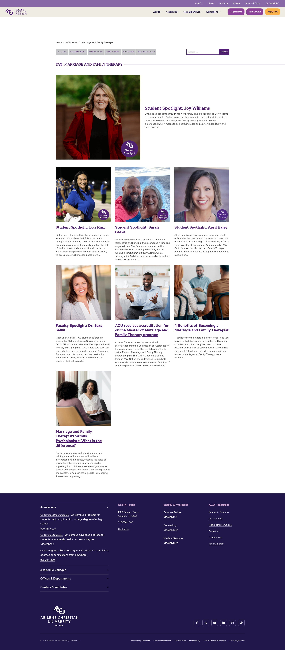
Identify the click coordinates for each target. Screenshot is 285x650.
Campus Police (172, 512)
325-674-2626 (170, 530)
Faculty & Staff (216, 543)
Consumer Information (162, 641)
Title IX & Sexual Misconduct (215, 641)
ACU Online (128, 52)
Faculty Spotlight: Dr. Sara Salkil (79, 328)
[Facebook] (197, 623)
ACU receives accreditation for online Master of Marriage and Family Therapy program (142, 330)
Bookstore (214, 531)
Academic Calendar (219, 512)
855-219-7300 (47, 559)
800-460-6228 (48, 528)
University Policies (237, 641)
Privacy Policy (180, 641)
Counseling (169, 525)
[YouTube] (214, 623)
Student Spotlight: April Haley (201, 227)
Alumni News (95, 52)
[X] (205, 623)
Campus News (112, 52)
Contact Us (123, 529)
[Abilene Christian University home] (16, 12)
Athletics (223, 3)
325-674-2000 (125, 522)
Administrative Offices (220, 524)
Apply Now (272, 11)
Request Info (236, 11)
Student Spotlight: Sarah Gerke (137, 230)
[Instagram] (232, 623)
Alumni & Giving (252, 3)
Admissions (212, 11)
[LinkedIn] (223, 623)
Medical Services (173, 538)
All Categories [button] (145, 52)
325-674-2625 (170, 543)
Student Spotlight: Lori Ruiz (80, 227)
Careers (236, 3)
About (156, 11)
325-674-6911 (47, 544)
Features (61, 52)
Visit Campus (255, 11)
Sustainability (194, 641)
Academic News (78, 52)
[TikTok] (241, 623)
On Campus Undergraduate (54, 514)
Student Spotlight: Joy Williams (177, 108)
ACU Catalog (215, 518)
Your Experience (191, 11)
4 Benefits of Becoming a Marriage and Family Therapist (201, 328)
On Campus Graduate (51, 535)
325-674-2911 (170, 517)
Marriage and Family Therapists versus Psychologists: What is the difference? (79, 438)
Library (211, 3)
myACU (198, 3)
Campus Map (215, 537)
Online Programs (49, 550)
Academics (171, 11)
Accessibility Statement (140, 641)
